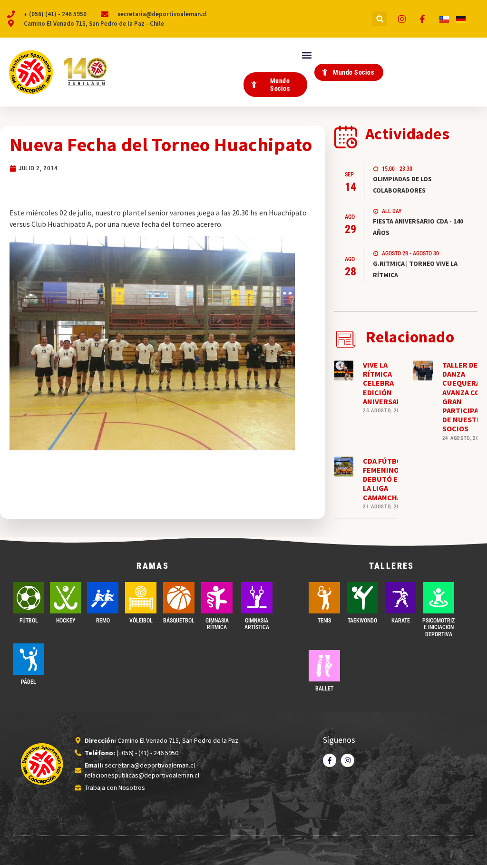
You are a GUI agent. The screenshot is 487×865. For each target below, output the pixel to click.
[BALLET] (324, 665)
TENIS (324, 620)
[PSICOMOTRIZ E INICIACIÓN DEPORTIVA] (438, 597)
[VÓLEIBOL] (140, 597)
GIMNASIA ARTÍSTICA (256, 624)
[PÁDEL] (28, 659)
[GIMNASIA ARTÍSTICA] (257, 597)
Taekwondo (362, 620)
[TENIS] (324, 597)
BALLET (324, 688)
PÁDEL (28, 682)
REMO (103, 620)
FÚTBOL (28, 620)
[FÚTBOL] (28, 597)
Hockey (65, 620)
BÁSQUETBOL (179, 620)
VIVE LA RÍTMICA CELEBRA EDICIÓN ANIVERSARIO (386, 383)
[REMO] (102, 597)
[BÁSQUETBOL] (179, 597)
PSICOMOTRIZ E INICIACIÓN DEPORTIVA (438, 627)
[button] (379, 18)
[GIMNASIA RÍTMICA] (217, 597)
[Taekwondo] (362, 597)
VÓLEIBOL (141, 620)
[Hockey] (65, 597)
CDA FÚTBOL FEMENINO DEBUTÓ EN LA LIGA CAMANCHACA (386, 479)
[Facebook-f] (329, 760)
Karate (400, 620)
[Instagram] (347, 760)
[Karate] (400, 597)
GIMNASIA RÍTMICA (217, 624)
